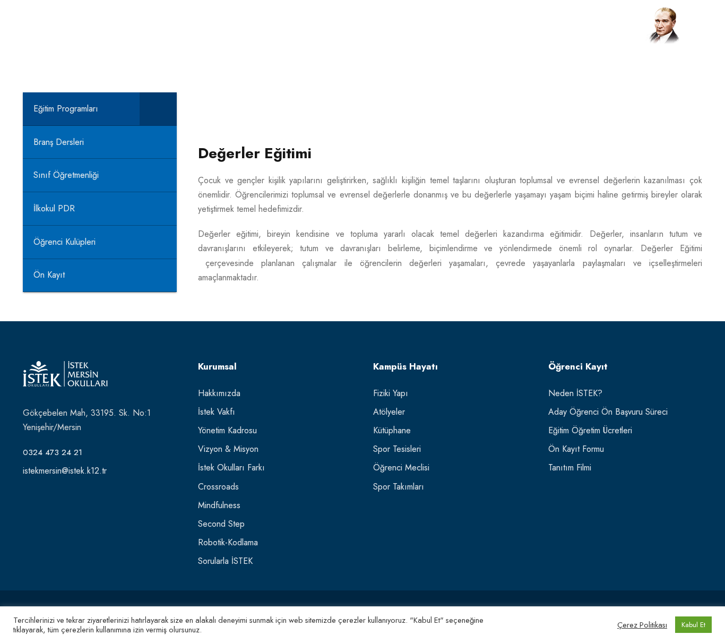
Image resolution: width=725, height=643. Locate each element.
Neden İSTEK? (575, 393)
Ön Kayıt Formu (576, 449)
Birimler (413, 30)
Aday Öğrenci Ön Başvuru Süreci (608, 412)
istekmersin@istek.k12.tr (65, 471)
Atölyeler (389, 412)
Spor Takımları (398, 487)
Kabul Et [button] (693, 625)
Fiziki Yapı (390, 393)
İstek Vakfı (216, 412)
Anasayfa (258, 30)
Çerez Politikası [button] (642, 625)
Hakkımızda (219, 393)
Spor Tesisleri (397, 449)
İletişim (496, 30)
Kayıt (456, 30)
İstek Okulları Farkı (231, 467)
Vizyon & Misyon (228, 449)
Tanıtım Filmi (569, 467)
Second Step (221, 524)
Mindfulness (219, 505)
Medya (540, 30)
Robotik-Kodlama (228, 542)
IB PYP (582, 30)
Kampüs (365, 30)
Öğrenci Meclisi (401, 467)
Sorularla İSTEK (225, 561)
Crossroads (218, 487)
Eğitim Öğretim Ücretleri (590, 430)
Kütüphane (392, 430)
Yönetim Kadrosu (227, 430)
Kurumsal (313, 30)
